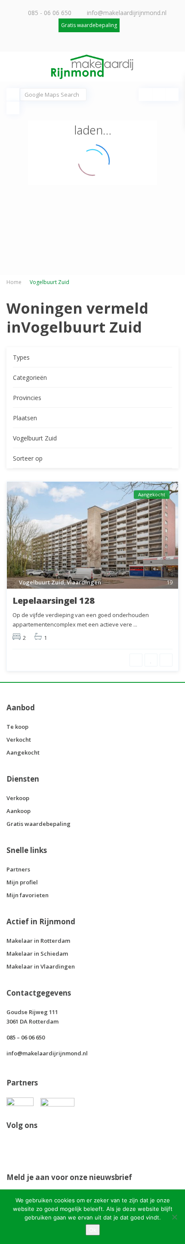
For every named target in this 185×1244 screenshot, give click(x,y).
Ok (92, 1229)
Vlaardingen (84, 582)
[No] (174, 1217)
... (135, 624)
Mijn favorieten (27, 895)
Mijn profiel (22, 882)
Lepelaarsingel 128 (53, 600)
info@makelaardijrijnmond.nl (126, 13)
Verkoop (17, 798)
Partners (18, 869)
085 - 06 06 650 (49, 13)
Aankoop (18, 811)
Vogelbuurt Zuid (41, 582)
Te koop (17, 727)
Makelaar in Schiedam (37, 953)
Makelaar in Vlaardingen (40, 966)
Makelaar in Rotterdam (38, 940)
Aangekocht (23, 752)
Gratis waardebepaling (38, 824)
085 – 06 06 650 (25, 1037)
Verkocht (18, 739)
